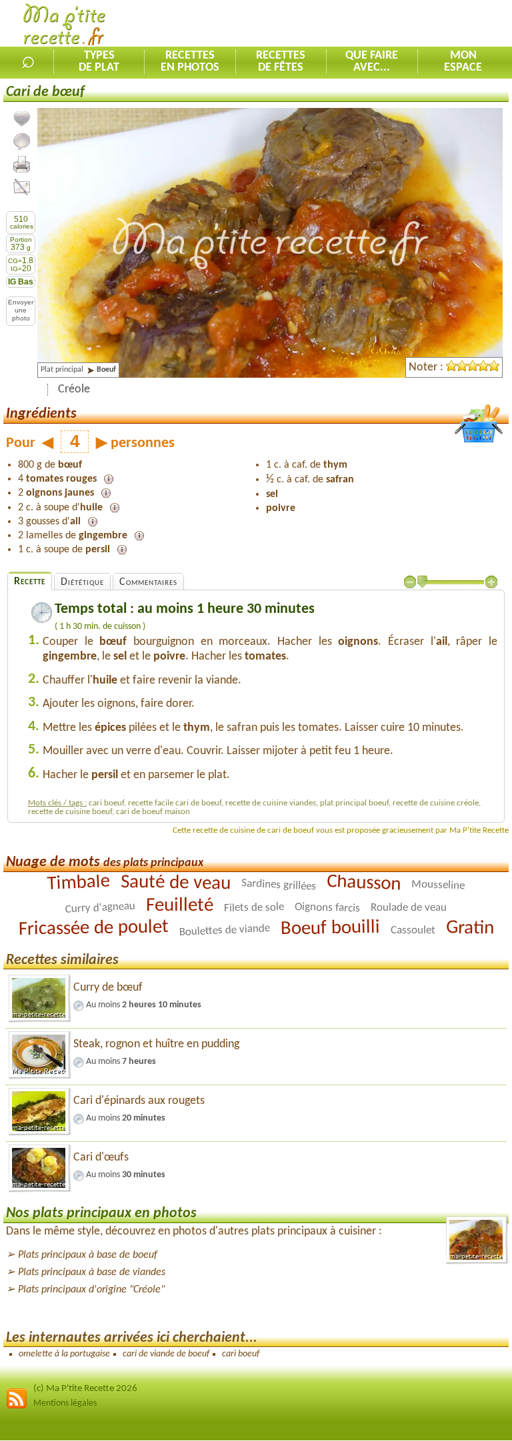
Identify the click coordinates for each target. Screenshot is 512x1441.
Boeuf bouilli (330, 928)
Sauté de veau (176, 882)
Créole (74, 389)
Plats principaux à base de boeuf (87, 1255)
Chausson (364, 883)
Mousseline (438, 885)
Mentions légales (65, 1403)
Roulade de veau (409, 907)
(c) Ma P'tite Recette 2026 (85, 1389)
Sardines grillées (279, 884)
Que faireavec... (371, 62)
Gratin (469, 928)
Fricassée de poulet (93, 928)
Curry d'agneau (100, 907)
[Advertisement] (356, 24)
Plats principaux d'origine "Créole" (91, 1289)
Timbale (78, 883)
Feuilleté (179, 905)
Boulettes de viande (224, 930)
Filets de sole (254, 907)
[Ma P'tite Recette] (64, 26)
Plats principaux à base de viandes (91, 1272)
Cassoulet (412, 930)
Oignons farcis (327, 907)
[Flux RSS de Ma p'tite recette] (17, 1406)
